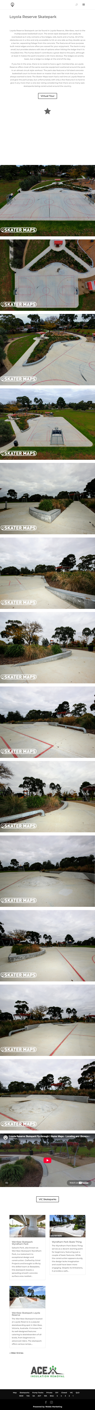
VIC (71, 1393)
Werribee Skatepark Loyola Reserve (26, 1314)
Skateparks (24, 1393)
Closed (64, 1393)
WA (45, 1396)
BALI (52, 1396)
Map (15, 1393)
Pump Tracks (37, 1393)
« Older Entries (16, 1353)
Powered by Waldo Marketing (47, 1407)
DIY (56, 1393)
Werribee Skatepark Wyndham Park (22, 1243)
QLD (77, 1393)
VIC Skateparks (47, 1199)
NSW (21, 1396)
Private (49, 1393)
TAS (28, 1396)
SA (34, 1396)
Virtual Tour (47, 96)
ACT (39, 1396)
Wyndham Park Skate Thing (67, 1242)
